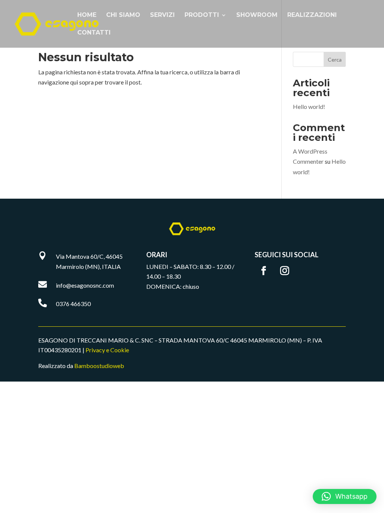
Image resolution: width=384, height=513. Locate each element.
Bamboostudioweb (99, 365)
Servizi (162, 15)
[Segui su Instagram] (285, 271)
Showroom (257, 15)
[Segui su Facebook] (264, 271)
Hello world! (309, 106)
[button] (344, 496)
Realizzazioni (312, 15)
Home (86, 15)
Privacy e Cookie (107, 349)
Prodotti (201, 15)
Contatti (94, 33)
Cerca (335, 59)
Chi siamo (123, 15)
